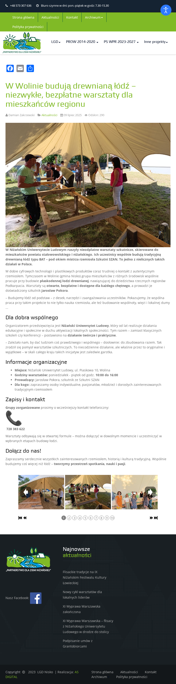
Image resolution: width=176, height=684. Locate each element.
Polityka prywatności (28, 27)
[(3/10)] (135, 492)
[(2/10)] (88, 492)
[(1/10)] (41, 492)
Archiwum (93, 17)
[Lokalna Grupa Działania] (22, 42)
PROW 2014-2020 (81, 42)
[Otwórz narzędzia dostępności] (165, 10)
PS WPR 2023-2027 (120, 42)
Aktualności (50, 17)
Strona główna (23, 17)
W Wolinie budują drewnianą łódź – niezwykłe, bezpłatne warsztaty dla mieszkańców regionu (71, 95)
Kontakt (72, 17)
